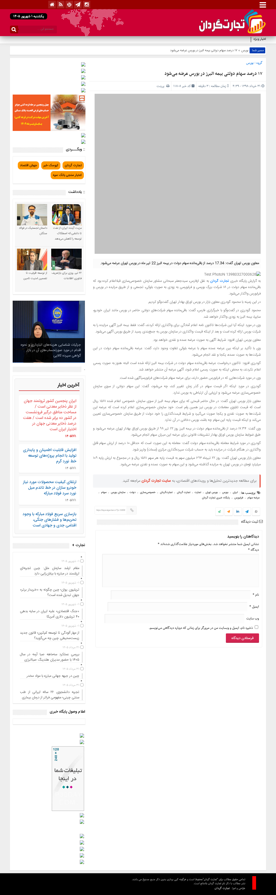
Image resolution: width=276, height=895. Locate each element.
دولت (133, 492)
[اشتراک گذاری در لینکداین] (237, 512)
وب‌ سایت (252, 618)
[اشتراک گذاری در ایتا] (228, 512)
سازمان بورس (118, 492)
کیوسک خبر (50, 165)
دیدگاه (253, 550)
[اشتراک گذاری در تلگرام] (247, 512)
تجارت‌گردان (166, 492)
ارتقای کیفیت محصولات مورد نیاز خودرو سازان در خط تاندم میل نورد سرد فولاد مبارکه (49, 488)
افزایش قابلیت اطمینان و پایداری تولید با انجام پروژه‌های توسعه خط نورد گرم (49, 456)
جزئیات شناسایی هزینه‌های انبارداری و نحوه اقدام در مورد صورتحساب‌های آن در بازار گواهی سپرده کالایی (51, 350)
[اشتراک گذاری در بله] (219, 512)
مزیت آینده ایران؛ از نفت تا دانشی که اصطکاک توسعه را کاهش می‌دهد (67, 233)
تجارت (198, 492)
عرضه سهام (253, 498)
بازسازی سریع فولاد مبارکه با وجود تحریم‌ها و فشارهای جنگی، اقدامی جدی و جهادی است (49, 520)
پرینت (161, 86)
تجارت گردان (219, 281)
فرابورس (238, 498)
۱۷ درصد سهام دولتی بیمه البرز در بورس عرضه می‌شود (213, 74)
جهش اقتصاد (28, 165)
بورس (244, 50)
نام (256, 595)
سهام (103, 492)
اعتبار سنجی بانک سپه (67, 175)
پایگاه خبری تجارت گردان (216, 498)
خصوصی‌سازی (148, 492)
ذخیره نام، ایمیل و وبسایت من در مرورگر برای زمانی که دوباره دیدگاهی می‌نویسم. (201, 628)
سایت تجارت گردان (156, 481)
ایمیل (254, 606)
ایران (235, 492)
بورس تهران (211, 492)
